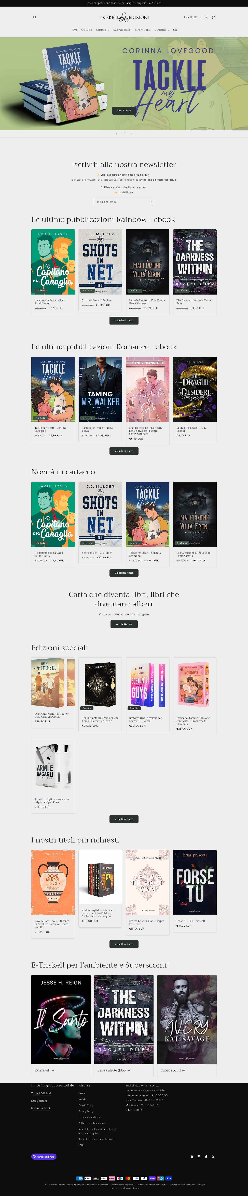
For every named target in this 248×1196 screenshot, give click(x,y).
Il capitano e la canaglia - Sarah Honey (50, 302)
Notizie (82, 1099)
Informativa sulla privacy (123, 1185)
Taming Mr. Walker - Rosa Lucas (97, 429)
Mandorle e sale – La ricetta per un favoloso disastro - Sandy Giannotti (145, 431)
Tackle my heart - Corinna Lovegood (50, 429)
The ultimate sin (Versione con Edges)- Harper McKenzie (100, 719)
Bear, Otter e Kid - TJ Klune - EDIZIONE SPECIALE (52, 715)
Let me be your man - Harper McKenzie (146, 923)
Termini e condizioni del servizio (152, 1185)
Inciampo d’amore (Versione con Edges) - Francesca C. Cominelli (193, 721)
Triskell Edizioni (41, 1093)
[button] (35, 17)
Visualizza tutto (124, 320)
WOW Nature (124, 624)
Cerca (81, 1093)
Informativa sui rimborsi (97, 1185)
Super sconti (171, 1070)
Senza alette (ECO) (112, 1070)
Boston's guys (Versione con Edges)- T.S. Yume (145, 719)
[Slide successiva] (131, 133)
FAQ (80, 1145)
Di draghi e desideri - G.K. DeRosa (191, 429)
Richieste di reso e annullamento (96, 1139)
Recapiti (201, 1185)
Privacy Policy (85, 1111)
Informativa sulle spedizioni (182, 1185)
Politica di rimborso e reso (92, 1123)
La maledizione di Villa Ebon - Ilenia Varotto (147, 302)
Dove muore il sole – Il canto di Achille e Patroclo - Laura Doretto (52, 924)
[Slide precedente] (116, 133)
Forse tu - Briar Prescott (190, 921)
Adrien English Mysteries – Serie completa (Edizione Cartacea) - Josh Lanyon (98, 913)
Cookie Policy (85, 1105)
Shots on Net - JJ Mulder (97, 300)
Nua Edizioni (39, 1100)
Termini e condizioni (89, 1117)
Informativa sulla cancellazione (126, 1188)
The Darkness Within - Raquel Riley (194, 302)
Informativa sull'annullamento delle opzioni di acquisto (97, 1131)
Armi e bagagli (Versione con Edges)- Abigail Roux (52, 801)
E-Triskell (42, 1070)
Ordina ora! (124, 110)
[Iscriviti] (150, 202)
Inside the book (41, 1108)
